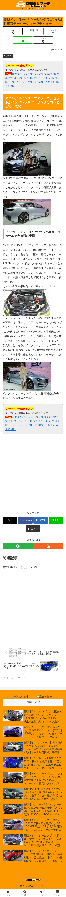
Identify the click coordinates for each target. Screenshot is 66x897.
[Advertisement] (33, 475)
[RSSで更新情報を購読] (48, 546)
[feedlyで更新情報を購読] (18, 546)
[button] (43, 40)
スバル (9, 56)
